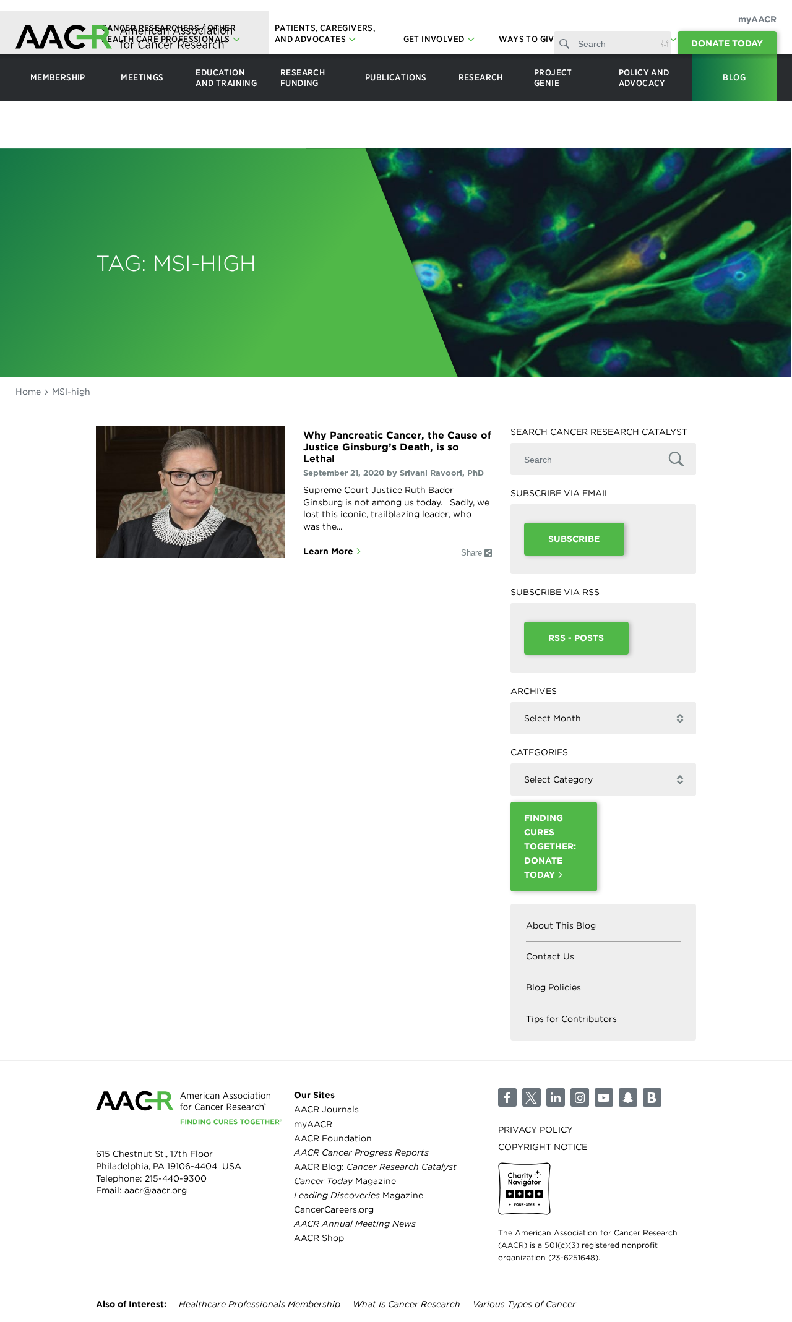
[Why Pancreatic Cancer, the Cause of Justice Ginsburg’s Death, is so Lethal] (190, 492)
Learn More (328, 551)
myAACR (757, 19)
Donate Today (727, 43)
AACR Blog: (375, 1167)
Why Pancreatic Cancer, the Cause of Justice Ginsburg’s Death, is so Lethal (397, 447)
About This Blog (561, 925)
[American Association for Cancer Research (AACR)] (123, 39)
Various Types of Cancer (524, 1304)
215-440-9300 (176, 1178)
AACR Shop (319, 1238)
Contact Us (550, 956)
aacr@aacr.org (155, 1190)
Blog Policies (553, 987)
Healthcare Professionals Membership (259, 1304)
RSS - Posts (576, 638)
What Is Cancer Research (406, 1304)
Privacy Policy (535, 1130)
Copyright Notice (542, 1147)
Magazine (345, 1181)
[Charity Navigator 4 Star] (524, 1188)
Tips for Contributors (571, 1019)
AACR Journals (326, 1109)
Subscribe (574, 539)
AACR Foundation (333, 1138)
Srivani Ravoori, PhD (442, 473)
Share (471, 552)
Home (28, 392)
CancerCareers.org (334, 1209)
